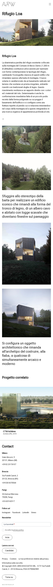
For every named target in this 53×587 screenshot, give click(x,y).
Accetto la (14, 530)
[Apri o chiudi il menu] (50, 4)
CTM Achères (9, 431)
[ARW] (8, 4)
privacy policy (18, 530)
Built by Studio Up (8, 584)
